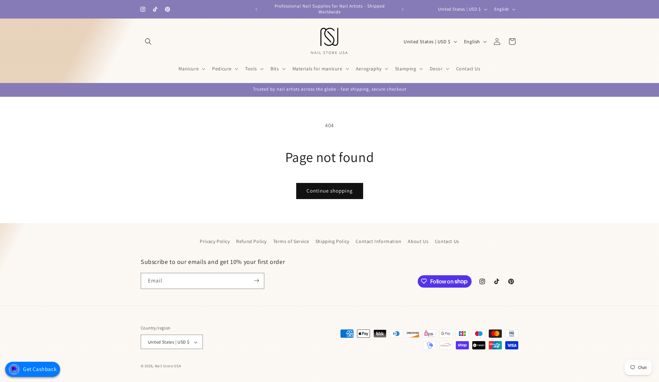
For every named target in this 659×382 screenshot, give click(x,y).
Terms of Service (291, 241)
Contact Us (447, 241)
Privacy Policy (215, 241)
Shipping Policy (332, 241)
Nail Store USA (168, 366)
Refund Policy (251, 241)
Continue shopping (330, 190)
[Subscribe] (256, 281)
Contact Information (378, 241)
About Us (418, 241)
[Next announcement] (402, 9)
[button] (148, 41)
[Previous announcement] (256, 9)
